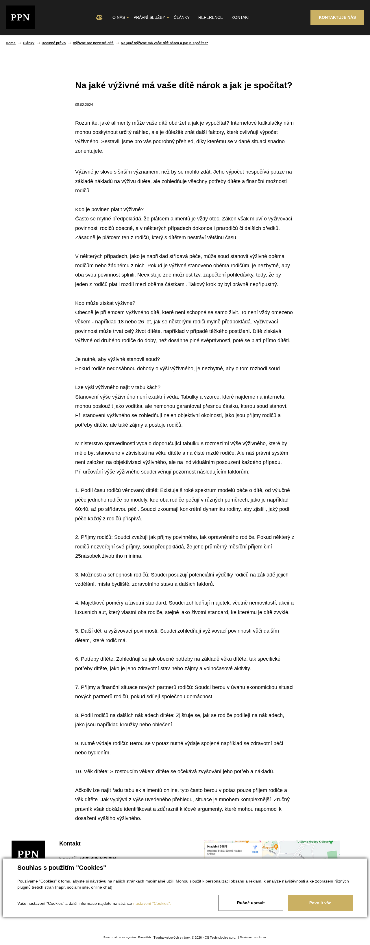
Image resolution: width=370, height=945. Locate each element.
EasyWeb (144, 937)
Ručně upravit (251, 902)
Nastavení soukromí (253, 937)
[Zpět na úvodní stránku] (20, 17)
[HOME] (99, 17)
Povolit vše (320, 902)
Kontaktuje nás (337, 17)
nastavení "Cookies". (152, 903)
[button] (118, 17)
